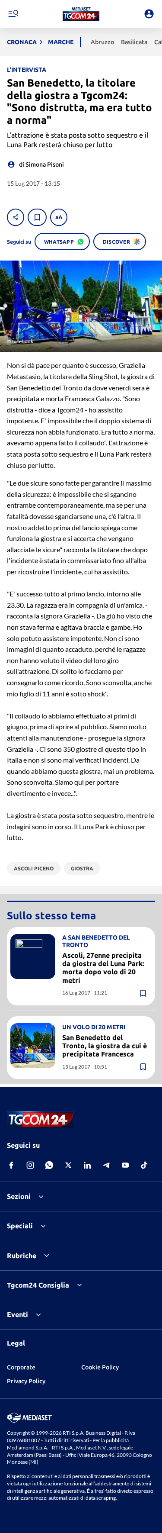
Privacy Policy (26, 1381)
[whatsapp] (49, 1165)
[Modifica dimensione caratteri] (58, 217)
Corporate (21, 1367)
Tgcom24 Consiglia (38, 1285)
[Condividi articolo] (15, 217)
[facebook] (11, 1165)
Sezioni (19, 1196)
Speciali (20, 1226)
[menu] (13, 14)
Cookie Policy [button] (100, 1367)
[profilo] (149, 14)
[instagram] (30, 1165)
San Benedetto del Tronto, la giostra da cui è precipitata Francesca (104, 1046)
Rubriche (21, 1255)
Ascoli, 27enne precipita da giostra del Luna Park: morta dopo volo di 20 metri (103, 967)
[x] (68, 1165)
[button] (81, 14)
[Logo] (81, 14)
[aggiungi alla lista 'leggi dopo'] (37, 217)
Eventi (17, 1314)
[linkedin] (87, 1165)
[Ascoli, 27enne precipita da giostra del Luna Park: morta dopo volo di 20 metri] (32, 956)
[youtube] (125, 1165)
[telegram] (106, 1165)
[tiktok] (144, 1165)
